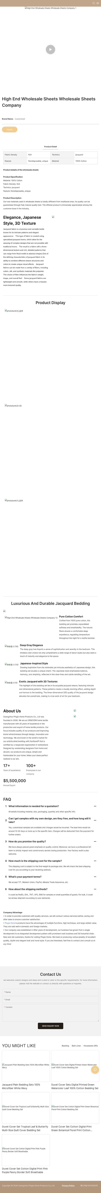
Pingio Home (10, 923)
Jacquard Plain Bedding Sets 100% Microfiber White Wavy (21, 1086)
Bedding (65, 1046)
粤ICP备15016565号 (89, 1185)
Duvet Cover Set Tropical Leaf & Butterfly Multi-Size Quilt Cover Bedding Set (25, 1128)
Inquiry (10, 129)
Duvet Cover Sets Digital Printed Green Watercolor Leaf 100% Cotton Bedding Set (74, 1086)
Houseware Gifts (91, 1046)
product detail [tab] (50, 146)
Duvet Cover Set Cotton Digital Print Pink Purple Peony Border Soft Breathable (25, 1170)
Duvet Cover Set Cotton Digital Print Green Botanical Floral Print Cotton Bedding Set (71, 1128)
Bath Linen (76, 1046)
